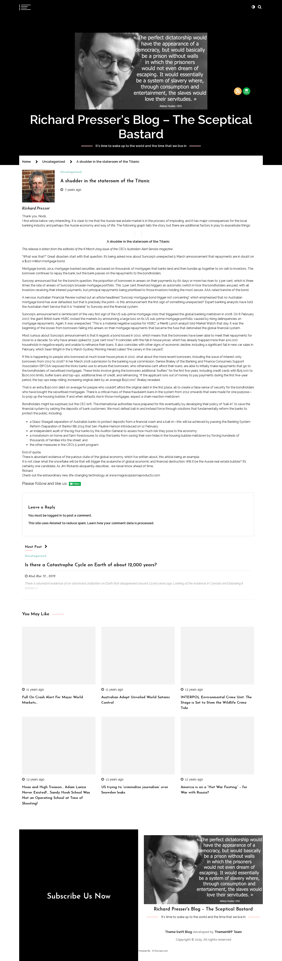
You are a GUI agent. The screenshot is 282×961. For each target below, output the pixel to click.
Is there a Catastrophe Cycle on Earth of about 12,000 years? (91, 565)
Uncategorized (71, 172)
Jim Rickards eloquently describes (85, 466)
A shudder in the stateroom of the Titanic (105, 181)
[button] (253, 7)
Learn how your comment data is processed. (120, 523)
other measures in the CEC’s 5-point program (66, 445)
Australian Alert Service (43, 306)
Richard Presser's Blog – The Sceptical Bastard (141, 126)
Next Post (33, 547)
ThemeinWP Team (228, 932)
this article (166, 457)
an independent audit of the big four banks (60, 431)
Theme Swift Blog (178, 932)
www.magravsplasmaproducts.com (134, 475)
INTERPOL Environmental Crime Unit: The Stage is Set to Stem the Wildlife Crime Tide (216, 703)
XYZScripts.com (160, 951)
